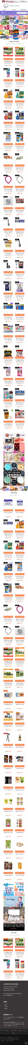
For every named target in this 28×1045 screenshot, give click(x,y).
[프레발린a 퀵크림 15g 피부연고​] (22, 229)
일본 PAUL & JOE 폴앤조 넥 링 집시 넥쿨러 (8, 212)
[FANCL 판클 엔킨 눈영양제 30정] (22, 293)
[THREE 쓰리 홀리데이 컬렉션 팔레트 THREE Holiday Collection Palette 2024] (22, 208)
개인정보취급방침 (13, 1030)
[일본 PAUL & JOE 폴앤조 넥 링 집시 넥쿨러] (10, 208)
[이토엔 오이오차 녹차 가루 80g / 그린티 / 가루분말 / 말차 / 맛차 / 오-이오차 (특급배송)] (10, 851)
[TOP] (26, 1043)
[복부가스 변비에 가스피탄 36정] (22, 336)
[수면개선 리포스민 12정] (22, 400)
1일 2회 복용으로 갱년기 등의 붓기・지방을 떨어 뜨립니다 (8, 405)
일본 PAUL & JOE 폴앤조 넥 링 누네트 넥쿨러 (8, 191)
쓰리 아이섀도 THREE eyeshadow (19, 212)
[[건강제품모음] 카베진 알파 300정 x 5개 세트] (10, 659)
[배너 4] (14, 474)
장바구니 (5, 1004)
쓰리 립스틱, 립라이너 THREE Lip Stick (19, 255)
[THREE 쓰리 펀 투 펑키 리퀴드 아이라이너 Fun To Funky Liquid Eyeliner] (10, 229)
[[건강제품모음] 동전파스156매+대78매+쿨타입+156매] (10, 723)
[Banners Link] (4, 17)
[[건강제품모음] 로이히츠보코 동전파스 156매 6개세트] (10, 702)
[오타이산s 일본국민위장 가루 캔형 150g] (22, 510)
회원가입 (13, 12)
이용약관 (19, 1030)
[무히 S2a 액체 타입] (10, 80)
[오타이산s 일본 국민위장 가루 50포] (10, 510)
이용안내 (6, 1030)
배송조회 (5, 1008)
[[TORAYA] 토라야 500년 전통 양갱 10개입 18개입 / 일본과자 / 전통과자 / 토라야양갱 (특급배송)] (22, 766)
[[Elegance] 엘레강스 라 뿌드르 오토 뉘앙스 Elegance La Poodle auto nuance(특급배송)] (22, 851)
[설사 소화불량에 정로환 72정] (10, 421)
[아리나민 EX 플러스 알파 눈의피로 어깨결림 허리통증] (22, 80)
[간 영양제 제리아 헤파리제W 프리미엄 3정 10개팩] (10, 357)
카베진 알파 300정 (19, 683)
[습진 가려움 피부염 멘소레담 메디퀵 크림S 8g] (22, 421)
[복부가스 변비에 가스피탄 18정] (10, 336)
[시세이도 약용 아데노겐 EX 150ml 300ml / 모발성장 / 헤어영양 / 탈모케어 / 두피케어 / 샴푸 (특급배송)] (10, 787)
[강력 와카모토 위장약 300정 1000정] (10, 165)
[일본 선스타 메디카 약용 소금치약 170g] (22, 165)
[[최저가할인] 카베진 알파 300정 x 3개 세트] (22, 950)
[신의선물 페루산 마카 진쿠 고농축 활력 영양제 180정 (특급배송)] (10, 766)
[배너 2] (19, 444)
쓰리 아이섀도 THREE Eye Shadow (19, 276)
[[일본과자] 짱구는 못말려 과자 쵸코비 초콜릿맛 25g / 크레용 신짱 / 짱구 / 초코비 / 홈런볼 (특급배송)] (10, 830)
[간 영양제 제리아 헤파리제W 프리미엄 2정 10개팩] (22, 357)
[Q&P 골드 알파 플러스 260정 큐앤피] (22, 723)
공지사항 (24, 1030)
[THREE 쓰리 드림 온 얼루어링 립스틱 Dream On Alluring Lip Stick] (10, 272)
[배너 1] (8, 444)
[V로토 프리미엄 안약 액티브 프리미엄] (22, 552)
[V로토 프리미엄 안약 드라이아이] (22, 101)
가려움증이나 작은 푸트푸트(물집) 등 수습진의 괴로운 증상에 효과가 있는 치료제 (20, 426)
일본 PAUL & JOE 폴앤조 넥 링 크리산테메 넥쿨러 (20, 191)
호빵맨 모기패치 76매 (20, 704)
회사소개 (2, 1030)
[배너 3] (14, 456)
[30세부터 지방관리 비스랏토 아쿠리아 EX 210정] (10, 400)
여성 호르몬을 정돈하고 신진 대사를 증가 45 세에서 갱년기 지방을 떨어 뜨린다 (20, 384)
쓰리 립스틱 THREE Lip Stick (8, 276)
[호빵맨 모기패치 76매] (22, 702)
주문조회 (5, 1006)
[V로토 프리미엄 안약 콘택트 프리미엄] (10, 101)
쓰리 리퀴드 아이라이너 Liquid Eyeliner (8, 233)
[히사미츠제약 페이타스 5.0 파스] (10, 595)
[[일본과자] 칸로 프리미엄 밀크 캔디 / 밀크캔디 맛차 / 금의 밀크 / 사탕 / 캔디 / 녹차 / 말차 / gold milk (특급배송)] (22, 787)
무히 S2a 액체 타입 (8, 82)
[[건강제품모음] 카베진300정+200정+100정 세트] (22, 659)
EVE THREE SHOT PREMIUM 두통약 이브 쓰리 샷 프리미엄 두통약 (8, 256)
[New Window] (17, 80)
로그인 (9, 12)
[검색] (26, 13)
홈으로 (13, 1033)
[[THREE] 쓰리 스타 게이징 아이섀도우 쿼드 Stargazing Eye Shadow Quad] (22, 272)
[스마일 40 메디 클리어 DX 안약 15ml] (10, 293)
